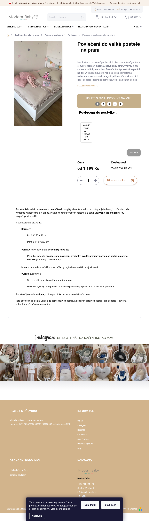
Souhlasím (110, 505)
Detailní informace (86, 86)
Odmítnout (90, 505)
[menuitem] (15, 27)
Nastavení (37, 515)
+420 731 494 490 (85, 484)
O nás (80, 421)
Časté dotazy (83, 439)
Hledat (82, 17)
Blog (79, 448)
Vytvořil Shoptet (129, 509)
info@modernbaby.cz (87, 492)
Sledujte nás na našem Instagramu (85, 338)
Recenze (81, 430)
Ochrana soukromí (18, 475)
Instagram (82, 425)
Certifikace (82, 434)
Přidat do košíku (116, 180)
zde (68, 508)
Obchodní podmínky (19, 470)
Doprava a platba (85, 444)
